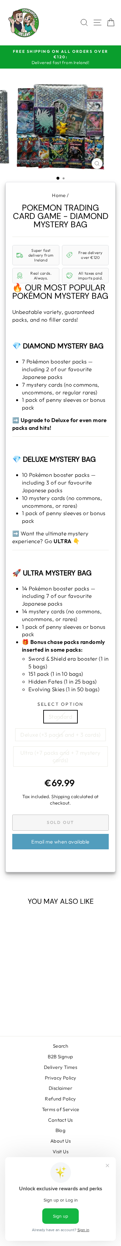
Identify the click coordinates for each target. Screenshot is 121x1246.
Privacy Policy (60, 1078)
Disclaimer (60, 1088)
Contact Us (60, 1120)
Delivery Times (60, 1067)
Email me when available (60, 841)
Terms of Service (60, 1109)
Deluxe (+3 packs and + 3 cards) (60, 734)
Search (60, 1046)
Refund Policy (60, 1099)
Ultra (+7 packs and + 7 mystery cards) (60, 756)
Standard (60, 716)
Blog (60, 1130)
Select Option (60, 704)
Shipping (60, 796)
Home (59, 195)
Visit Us (60, 1151)
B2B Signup (60, 1056)
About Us (60, 1141)
